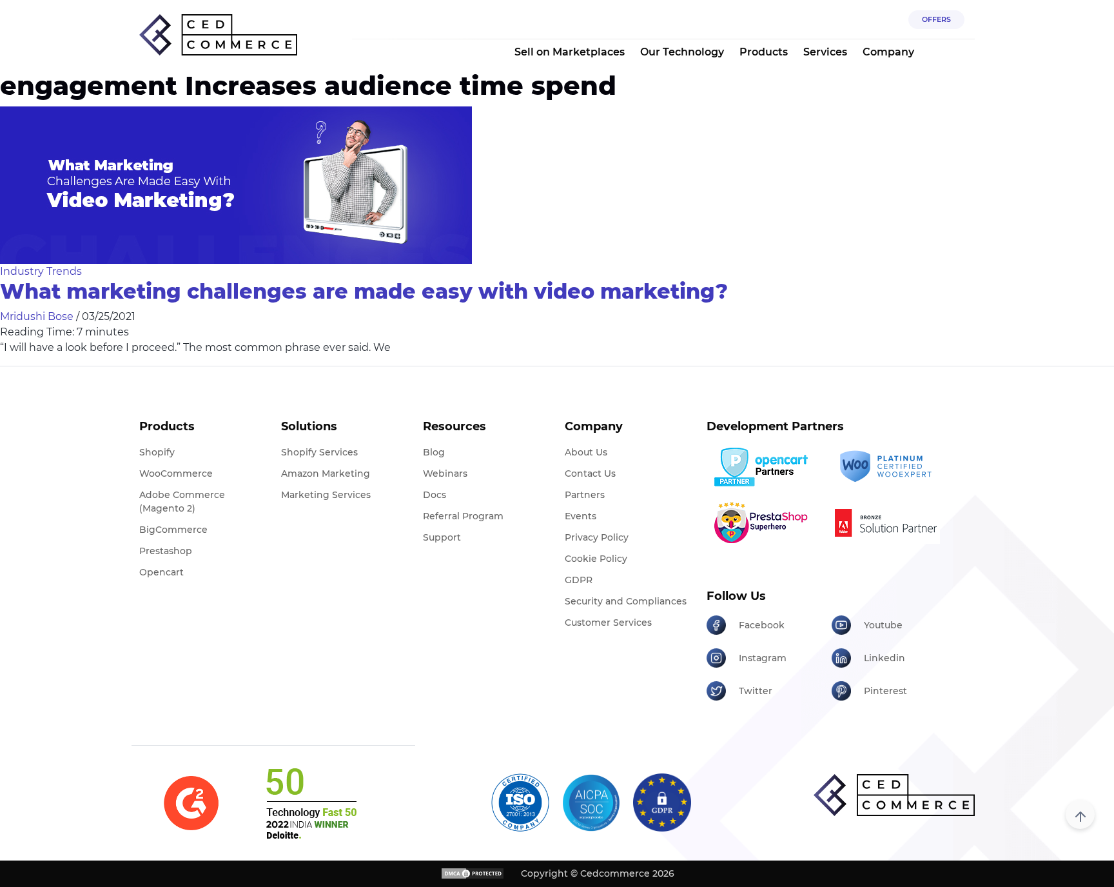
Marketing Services (326, 495)
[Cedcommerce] (894, 795)
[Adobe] (889, 522)
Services (825, 52)
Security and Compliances (626, 601)
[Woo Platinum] (889, 467)
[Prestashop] (764, 522)
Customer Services (608, 622)
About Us (586, 452)
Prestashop (165, 551)
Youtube (883, 625)
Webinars (445, 473)
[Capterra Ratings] (191, 803)
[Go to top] (1080, 814)
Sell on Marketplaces (569, 52)
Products (763, 52)
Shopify (157, 452)
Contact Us (590, 473)
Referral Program (463, 516)
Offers (936, 19)
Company (888, 52)
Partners (585, 495)
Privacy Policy (597, 537)
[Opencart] (764, 467)
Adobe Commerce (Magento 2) (182, 501)
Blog (434, 452)
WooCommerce (176, 473)
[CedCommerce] (218, 35)
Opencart (161, 572)
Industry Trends (41, 271)
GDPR (578, 580)
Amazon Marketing (325, 473)
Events (580, 516)
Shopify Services (319, 452)
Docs (434, 495)
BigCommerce (173, 529)
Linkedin (884, 658)
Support (442, 537)
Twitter (755, 691)
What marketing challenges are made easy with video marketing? (364, 291)
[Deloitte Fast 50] (310, 803)
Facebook (762, 625)
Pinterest (885, 691)
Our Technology (682, 52)
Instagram (763, 658)
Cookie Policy (596, 558)
